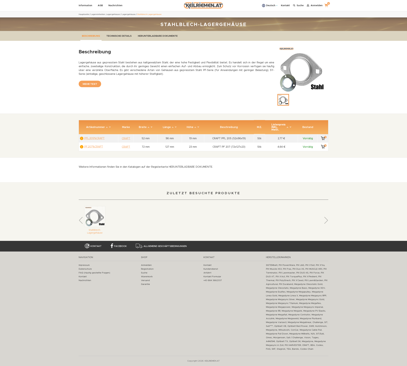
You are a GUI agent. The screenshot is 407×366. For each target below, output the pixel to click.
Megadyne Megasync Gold (310, 300)
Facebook (120, 246)
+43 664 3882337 (213, 280)
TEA (288, 349)
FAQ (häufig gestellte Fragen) (94, 273)
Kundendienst (211, 269)
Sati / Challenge (294, 338)
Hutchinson (321, 326)
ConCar (294, 330)
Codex (319, 345)
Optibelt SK (295, 341)
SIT (326, 322)
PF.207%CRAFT (93, 146)
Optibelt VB (280, 326)
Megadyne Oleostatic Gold (308, 284)
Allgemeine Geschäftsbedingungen (165, 246)
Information (85, 5)
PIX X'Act (280, 277)
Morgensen (279, 338)
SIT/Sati (320, 334)
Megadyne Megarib (292, 311)
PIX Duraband (286, 284)
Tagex (315, 338)
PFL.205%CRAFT (94, 138)
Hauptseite (84, 14)
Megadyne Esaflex (275, 292)
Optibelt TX (282, 341)
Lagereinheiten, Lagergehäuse (105, 14)
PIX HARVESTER (293, 345)
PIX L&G (300, 265)
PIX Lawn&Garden (314, 280)
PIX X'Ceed (297, 280)
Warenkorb (147, 277)
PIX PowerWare (287, 265)
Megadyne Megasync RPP (312, 296)
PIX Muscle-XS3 (274, 269)
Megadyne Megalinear (299, 322)
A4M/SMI (270, 341)
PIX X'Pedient (310, 277)
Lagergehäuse (128, 14)
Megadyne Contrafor (299, 315)
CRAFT (305, 345)
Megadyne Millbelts (299, 334)
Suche (144, 273)
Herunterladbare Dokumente (158, 36)
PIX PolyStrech (283, 280)
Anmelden (146, 265)
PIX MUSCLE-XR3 (313, 269)
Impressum (84, 265)
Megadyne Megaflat (276, 315)
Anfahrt (207, 273)
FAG (268, 349)
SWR (311, 326)
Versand (145, 280)
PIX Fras (287, 269)
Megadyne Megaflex (310, 303)
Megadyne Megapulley (299, 292)
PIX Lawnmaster (287, 273)
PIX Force (315, 273)
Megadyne (271, 330)
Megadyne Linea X (288, 296)
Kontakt (285, 5)
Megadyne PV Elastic (314, 311)
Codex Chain (306, 349)
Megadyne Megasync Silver (280, 300)
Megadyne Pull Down (277, 334)
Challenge (318, 322)
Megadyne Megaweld (287, 319)
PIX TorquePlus (294, 277)
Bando (295, 349)
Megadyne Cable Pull (311, 330)
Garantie (145, 284)
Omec (269, 338)
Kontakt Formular (212, 277)
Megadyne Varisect (276, 322)
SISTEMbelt (271, 265)
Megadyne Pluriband (310, 319)
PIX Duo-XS (298, 269)
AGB (100, 5)
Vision (307, 338)
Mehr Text (90, 84)
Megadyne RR (273, 311)
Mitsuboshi (284, 330)
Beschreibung (91, 36)
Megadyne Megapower (278, 307)
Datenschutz (85, 269)
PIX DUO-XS (302, 273)
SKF (274, 349)
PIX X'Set (310, 265)
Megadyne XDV (316, 288)
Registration (147, 269)
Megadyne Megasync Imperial (307, 307)
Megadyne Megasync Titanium (282, 303)
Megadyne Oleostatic (277, 288)
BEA (312, 345)
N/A (313, 334)
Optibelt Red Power (297, 326)
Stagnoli (281, 349)
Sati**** (269, 326)
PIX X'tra (320, 265)
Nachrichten (115, 5)
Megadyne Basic (298, 288)
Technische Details (118, 36)
